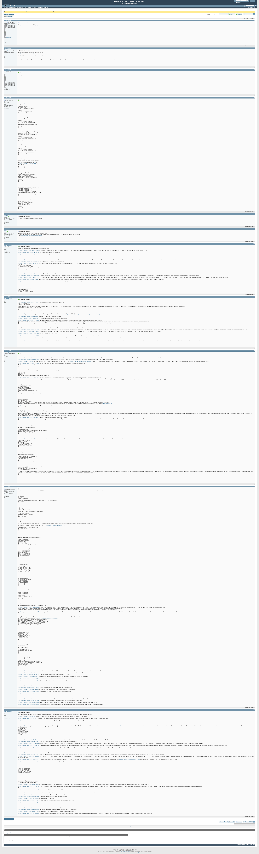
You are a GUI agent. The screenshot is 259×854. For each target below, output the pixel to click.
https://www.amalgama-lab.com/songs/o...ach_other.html (28, 789)
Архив (251, 844)
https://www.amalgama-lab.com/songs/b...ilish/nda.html (28, 339)
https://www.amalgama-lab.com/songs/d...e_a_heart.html (28, 329)
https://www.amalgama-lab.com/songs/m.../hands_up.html (28, 363)
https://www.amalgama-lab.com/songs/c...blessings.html (28, 685)
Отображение (252, 18)
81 (243, 14)
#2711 (254, 709)
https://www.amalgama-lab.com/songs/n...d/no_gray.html (28, 359)
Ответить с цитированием (249, 45)
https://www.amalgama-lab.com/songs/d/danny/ (91, 314)
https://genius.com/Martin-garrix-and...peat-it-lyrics (127, 725)
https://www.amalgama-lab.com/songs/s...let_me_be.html (28, 798)
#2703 (254, 69)
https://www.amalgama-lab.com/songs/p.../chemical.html (28, 275)
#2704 (254, 97)
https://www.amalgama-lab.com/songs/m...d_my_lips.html (28, 761)
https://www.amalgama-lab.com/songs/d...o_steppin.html (28, 807)
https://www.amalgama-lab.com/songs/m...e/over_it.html (28, 689)
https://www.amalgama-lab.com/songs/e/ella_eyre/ (27, 718)
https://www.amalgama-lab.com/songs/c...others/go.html (28, 754)
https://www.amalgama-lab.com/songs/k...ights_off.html (28, 741)
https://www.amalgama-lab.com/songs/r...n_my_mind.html (28, 745)
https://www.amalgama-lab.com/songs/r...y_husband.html (28, 743)
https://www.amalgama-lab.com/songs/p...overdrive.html (28, 250)
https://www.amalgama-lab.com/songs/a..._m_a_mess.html (28, 786)
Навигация (46, 7)
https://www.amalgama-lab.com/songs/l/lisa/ (26, 361)
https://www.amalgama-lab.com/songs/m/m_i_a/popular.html (29, 25)
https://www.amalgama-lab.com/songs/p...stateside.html (28, 800)
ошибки (6, 832)
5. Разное (14, 10)
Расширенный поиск (251, 7)
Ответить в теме (9, 14)
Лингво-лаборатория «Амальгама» (10, 7)
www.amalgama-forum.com (125, 851)
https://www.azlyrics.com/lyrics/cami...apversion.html (48, 618)
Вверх (254, 824)
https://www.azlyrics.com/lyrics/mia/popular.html (34, 27)
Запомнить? (239, 2)
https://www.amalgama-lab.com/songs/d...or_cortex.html (28, 102)
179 (250, 14)
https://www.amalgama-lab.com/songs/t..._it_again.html (28, 791)
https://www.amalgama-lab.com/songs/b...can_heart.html (28, 700)
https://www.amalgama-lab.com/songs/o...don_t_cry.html (28, 811)
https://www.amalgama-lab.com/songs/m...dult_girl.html (28, 676)
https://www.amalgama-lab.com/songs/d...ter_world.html (28, 672)
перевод (9, 832)
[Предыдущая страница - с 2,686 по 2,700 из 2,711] (239, 14)
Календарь (29, 7)
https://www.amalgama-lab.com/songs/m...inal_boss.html (28, 331)
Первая (233, 14)
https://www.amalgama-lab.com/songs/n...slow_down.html (28, 693)
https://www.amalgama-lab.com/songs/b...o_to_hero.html (28, 682)
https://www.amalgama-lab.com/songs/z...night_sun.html (28, 804)
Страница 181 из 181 (224, 14)
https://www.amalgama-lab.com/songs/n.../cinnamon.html (28, 704)
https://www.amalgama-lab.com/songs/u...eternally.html (28, 752)
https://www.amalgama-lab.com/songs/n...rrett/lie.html (28, 254)
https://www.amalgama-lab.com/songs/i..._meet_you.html (28, 687)
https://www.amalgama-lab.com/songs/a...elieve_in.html (28, 302)
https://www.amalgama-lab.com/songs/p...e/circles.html (28, 279)
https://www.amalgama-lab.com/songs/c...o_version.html (28, 611)
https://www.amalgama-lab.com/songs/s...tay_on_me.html (28, 438)
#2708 (254, 296)
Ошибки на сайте (9, 16)
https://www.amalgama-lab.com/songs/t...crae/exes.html (28, 277)
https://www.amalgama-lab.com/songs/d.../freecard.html (28, 163)
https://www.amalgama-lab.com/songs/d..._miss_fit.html (28, 739)
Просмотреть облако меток (9, 833)
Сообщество (34, 7)
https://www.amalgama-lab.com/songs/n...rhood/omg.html (28, 702)
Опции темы (246, 18)
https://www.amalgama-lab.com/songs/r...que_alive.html (28, 273)
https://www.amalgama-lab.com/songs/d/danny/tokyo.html (28, 312)
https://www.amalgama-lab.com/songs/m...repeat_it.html (28, 725)
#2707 (254, 243)
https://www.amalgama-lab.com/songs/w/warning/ (27, 720)
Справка (25, 7)
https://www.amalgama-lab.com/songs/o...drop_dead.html (28, 747)
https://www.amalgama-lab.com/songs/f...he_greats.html (28, 318)
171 (247, 14)
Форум (6, 5)
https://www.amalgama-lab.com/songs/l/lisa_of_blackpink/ (80, 361)
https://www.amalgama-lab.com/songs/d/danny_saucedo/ (71, 314)
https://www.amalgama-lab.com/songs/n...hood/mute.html (28, 802)
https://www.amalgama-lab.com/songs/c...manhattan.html (28, 691)
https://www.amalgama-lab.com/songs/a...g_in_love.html (28, 759)
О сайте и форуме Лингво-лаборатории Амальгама (26, 10)
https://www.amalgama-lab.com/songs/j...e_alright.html (28, 325)
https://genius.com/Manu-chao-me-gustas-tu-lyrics (55, 525)
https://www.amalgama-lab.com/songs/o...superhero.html (28, 796)
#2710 (254, 486)
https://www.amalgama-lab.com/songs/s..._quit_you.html (28, 405)
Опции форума (40, 7)
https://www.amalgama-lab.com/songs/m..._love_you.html (28, 674)
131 (245, 14)
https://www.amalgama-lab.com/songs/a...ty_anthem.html (28, 381)
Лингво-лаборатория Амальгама (243, 844)
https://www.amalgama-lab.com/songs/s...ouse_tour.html (28, 417)
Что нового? (12, 5)
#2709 (254, 350)
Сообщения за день (20, 7)
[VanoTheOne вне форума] (8, 104)
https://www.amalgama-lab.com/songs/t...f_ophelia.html (28, 749)
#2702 (254, 48)
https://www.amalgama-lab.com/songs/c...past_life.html (28, 263)
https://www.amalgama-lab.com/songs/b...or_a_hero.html (28, 784)
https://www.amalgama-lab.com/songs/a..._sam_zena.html (28, 333)
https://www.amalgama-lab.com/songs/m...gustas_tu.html (28, 490)
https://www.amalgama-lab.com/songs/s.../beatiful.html (28, 316)
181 (254, 14)
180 (252, 14)
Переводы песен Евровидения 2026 (136, 852)
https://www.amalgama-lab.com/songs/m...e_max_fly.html (28, 678)
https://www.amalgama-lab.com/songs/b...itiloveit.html (28, 794)
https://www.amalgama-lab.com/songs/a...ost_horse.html (28, 281)
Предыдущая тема (126, 826)
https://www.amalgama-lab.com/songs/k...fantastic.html (28, 698)
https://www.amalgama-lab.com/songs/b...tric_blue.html (28, 670)
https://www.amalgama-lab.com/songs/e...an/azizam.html (28, 261)
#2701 (254, 20)
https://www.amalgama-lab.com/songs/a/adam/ (26, 722)
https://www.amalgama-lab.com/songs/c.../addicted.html (28, 736)
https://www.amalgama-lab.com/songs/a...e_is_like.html (28, 377)
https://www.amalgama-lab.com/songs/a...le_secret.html (28, 259)
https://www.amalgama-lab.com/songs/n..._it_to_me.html (28, 320)
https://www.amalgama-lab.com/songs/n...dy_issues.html (28, 763)
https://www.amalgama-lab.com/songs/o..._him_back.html (28, 252)
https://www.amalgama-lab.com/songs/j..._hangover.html (28, 695)
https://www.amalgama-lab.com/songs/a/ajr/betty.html (28, 680)
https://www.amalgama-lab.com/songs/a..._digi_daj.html (28, 335)
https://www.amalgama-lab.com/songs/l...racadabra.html (28, 337)
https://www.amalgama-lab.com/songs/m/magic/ (27, 716)
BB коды (67, 836)
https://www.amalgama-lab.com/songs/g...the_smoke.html (28, 756)
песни (13, 832)
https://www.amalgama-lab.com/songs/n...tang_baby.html (28, 256)
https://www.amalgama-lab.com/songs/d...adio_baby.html (28, 809)
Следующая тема (133, 826)
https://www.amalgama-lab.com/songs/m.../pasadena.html (28, 53)
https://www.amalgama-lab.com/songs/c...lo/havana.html (31, 235)
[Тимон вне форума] (7, 37)
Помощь (252, 0)
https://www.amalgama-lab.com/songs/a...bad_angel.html (28, 813)
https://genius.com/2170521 (108, 403)
